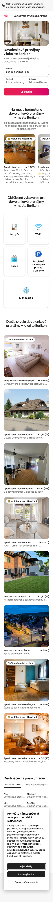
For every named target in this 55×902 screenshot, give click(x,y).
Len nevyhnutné (26, 874)
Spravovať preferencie (26, 882)
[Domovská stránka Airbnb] (6, 16)
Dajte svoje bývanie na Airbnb (30, 16)
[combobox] (26, 72)
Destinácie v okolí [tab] (12, 784)
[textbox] (15, 82)
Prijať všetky (26, 866)
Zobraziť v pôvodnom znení (30, 7)
